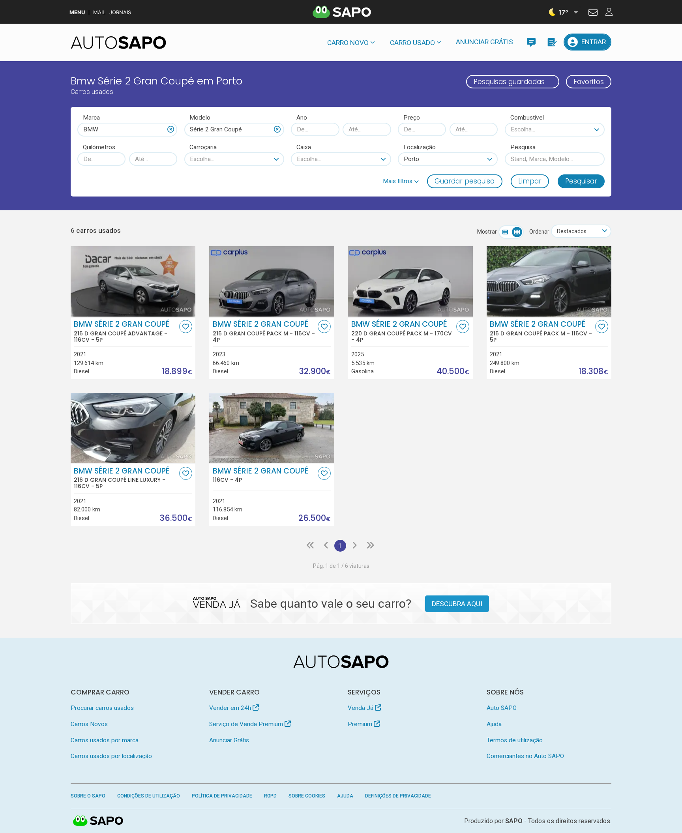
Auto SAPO (502, 707)
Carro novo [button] (348, 43)
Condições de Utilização (148, 796)
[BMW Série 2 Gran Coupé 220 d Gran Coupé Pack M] (410, 281)
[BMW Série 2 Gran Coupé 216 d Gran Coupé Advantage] (133, 281)
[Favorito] (185, 326)
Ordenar (539, 231)
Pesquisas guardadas (509, 81)
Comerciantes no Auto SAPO (525, 756)
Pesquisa (523, 147)
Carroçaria (203, 147)
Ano (301, 117)
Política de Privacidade (222, 796)
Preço (411, 117)
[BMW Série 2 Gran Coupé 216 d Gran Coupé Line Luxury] (133, 428)
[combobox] (127, 129)
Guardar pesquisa (465, 181)
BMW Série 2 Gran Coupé (122, 331)
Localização (419, 147)
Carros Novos (89, 724)
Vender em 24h (231, 707)
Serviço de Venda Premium (247, 724)
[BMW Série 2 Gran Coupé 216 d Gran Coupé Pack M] (271, 281)
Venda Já (361, 707)
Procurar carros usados (102, 707)
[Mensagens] (531, 42)
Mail (99, 12)
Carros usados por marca (105, 740)
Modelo (199, 117)
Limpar (529, 181)
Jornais (120, 12)
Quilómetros (99, 147)
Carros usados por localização (111, 756)
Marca (91, 117)
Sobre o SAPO (88, 796)
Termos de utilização (515, 740)
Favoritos (588, 81)
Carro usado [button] (412, 43)
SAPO (98, 821)
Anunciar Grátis (484, 42)
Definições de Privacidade (398, 796)
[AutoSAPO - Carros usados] (118, 42)
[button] (401, 181)
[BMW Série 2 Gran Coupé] (271, 428)
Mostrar (487, 231)
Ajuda (494, 724)
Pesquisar (581, 181)
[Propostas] (551, 42)
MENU (77, 12)
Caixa (303, 147)
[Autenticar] (593, 13)
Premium (361, 724)
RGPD (270, 796)
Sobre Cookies (307, 796)
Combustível (527, 117)
